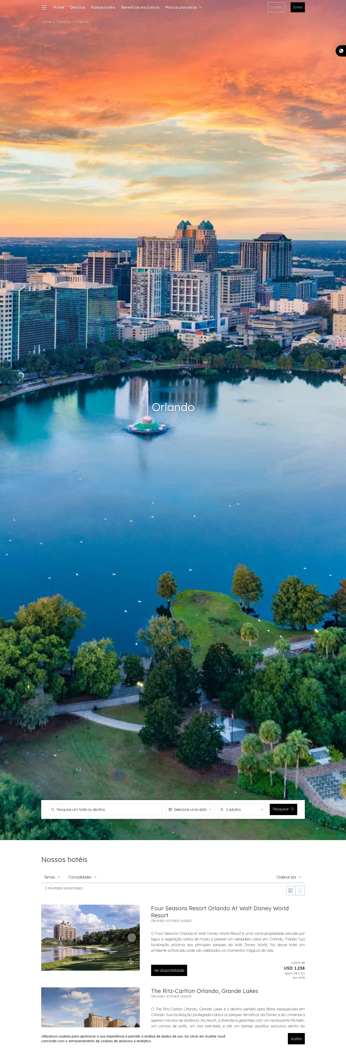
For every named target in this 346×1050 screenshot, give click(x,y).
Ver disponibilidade (169, 970)
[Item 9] (89, 963)
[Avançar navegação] (173, 832)
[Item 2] (67, 963)
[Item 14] (104, 963)
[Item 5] (76, 963)
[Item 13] (101, 963)
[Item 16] (110, 963)
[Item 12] (98, 963)
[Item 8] (85, 963)
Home (58, 7)
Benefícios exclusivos (140, 7)
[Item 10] (92, 963)
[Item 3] (70, 963)
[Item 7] (82, 963)
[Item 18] (116, 963)
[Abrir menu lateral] (44, 7)
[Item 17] (113, 963)
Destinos (77, 7)
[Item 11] (95, 963)
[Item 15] (107, 963)
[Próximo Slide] (132, 937)
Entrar (297, 7)
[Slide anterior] (49, 937)
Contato (276, 7)
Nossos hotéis (103, 7)
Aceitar (296, 1038)
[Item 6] (79, 963)
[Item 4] (73, 963)
